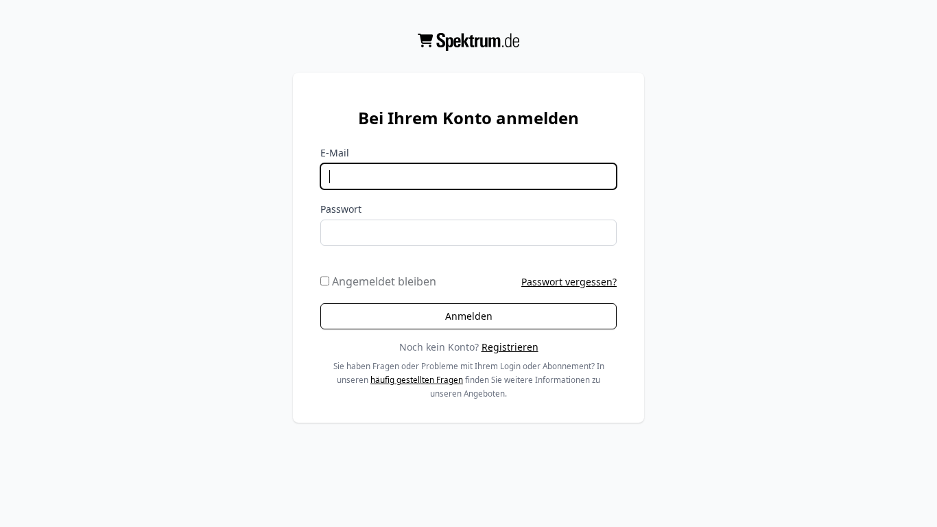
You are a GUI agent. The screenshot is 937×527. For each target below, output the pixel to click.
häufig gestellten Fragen (416, 380)
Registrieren (510, 346)
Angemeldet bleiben (382, 281)
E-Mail (334, 152)
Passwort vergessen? (569, 281)
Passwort (340, 208)
